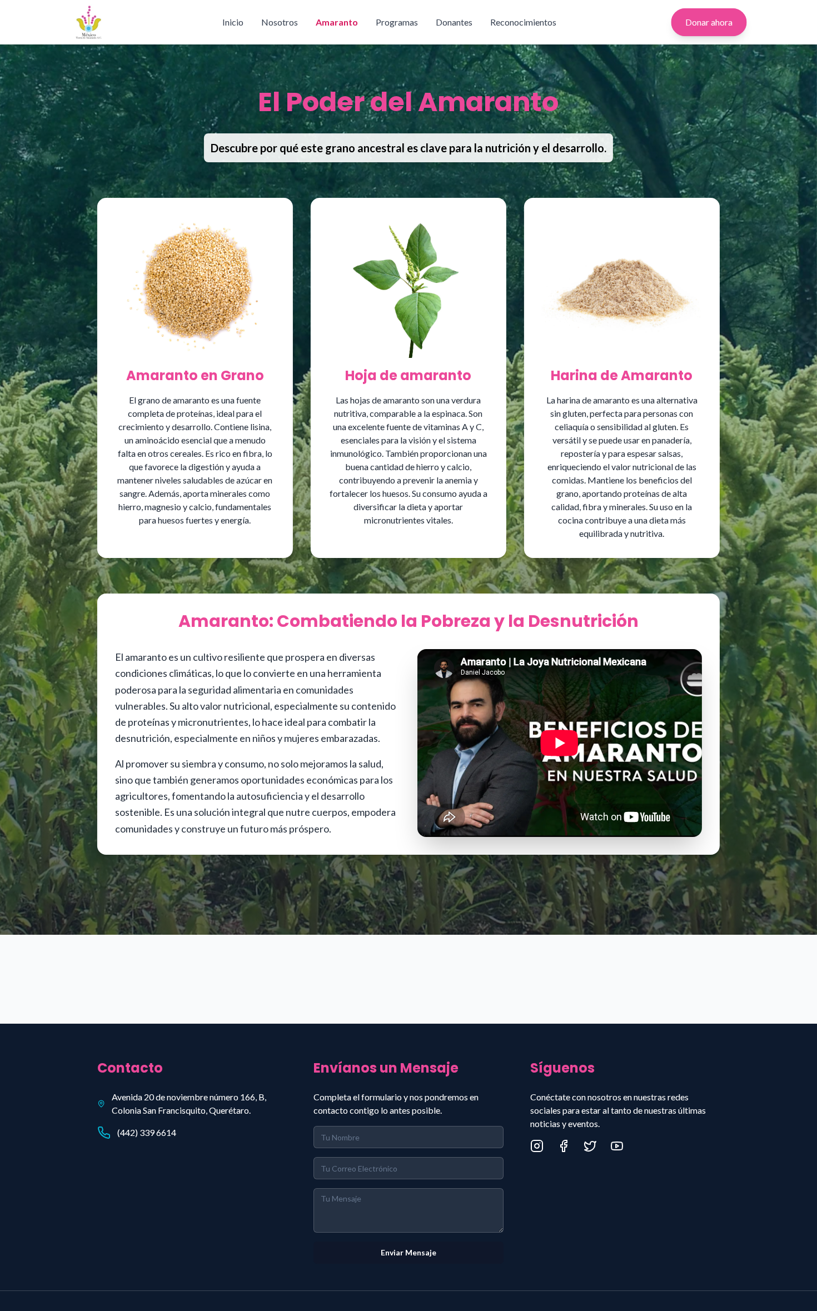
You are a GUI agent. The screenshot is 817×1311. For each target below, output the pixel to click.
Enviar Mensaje (408, 1252)
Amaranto (337, 22)
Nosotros (279, 22)
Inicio (232, 22)
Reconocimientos (523, 22)
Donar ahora (709, 22)
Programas (397, 22)
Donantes (454, 22)
